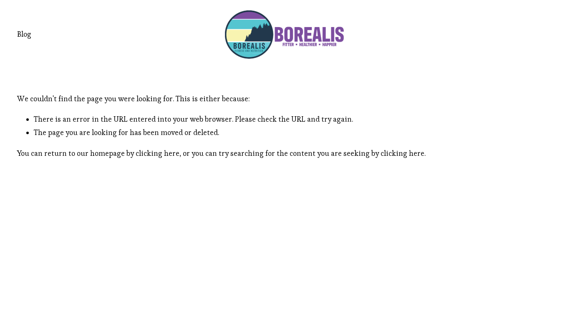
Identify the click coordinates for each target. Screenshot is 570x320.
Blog (24, 34)
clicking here (157, 153)
